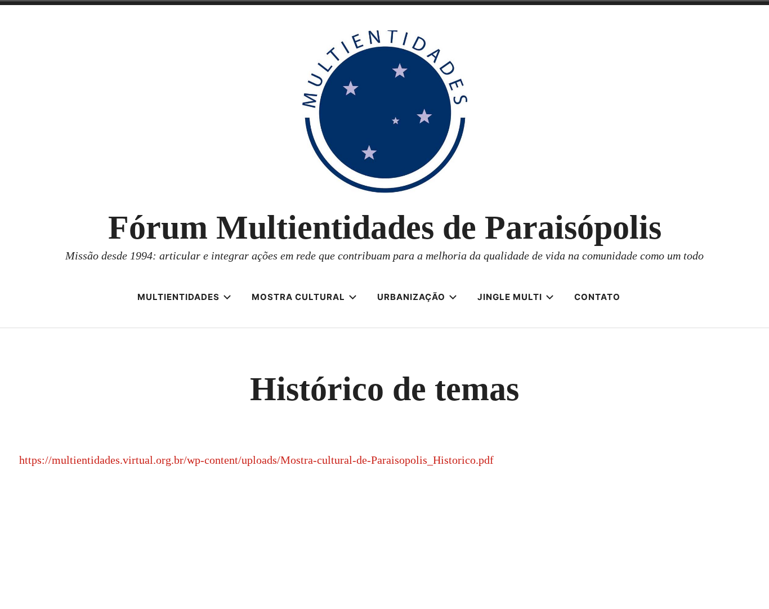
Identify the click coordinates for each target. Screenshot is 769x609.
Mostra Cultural (298, 297)
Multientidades (178, 297)
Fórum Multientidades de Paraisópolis (384, 227)
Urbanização (411, 297)
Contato (597, 297)
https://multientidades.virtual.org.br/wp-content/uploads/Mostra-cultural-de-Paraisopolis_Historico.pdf (256, 460)
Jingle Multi (509, 297)
